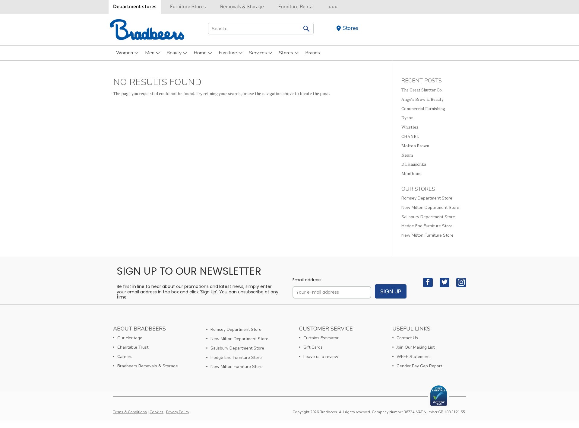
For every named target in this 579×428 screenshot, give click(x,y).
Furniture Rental (296, 6)
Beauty (174, 53)
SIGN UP (390, 291)
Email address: (307, 280)
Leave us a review (320, 356)
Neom (407, 155)
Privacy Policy (177, 412)
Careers (124, 356)
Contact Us (407, 338)
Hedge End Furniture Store (427, 226)
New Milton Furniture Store (427, 235)
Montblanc (411, 173)
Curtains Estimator (321, 338)
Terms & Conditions (130, 412)
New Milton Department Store (430, 207)
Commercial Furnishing (423, 108)
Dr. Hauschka (413, 164)
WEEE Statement (413, 356)
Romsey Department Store (426, 198)
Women (124, 53)
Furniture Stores (188, 6)
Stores (350, 28)
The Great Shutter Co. (422, 90)
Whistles (409, 127)
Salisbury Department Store (428, 217)
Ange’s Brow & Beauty (422, 99)
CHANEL (410, 136)
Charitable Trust (132, 347)
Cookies (156, 412)
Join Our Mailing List (416, 347)
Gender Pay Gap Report (419, 366)
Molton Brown (415, 146)
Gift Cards (313, 347)
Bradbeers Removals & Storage (147, 366)
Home (200, 53)
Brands (312, 53)
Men (149, 53)
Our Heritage (129, 338)
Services (258, 53)
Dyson (407, 117)
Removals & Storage (242, 6)
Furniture (228, 53)
